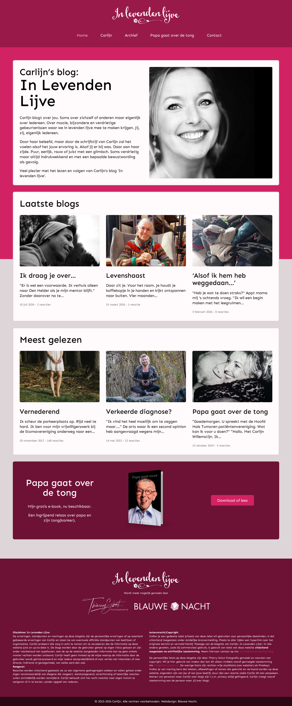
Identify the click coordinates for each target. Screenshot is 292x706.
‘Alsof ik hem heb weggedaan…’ (219, 279)
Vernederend (40, 411)
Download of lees (232, 500)
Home (82, 35)
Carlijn (106, 35)
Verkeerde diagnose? (139, 411)
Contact (214, 35)
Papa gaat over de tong (172, 35)
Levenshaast (125, 275)
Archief (131, 35)
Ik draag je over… (48, 275)
